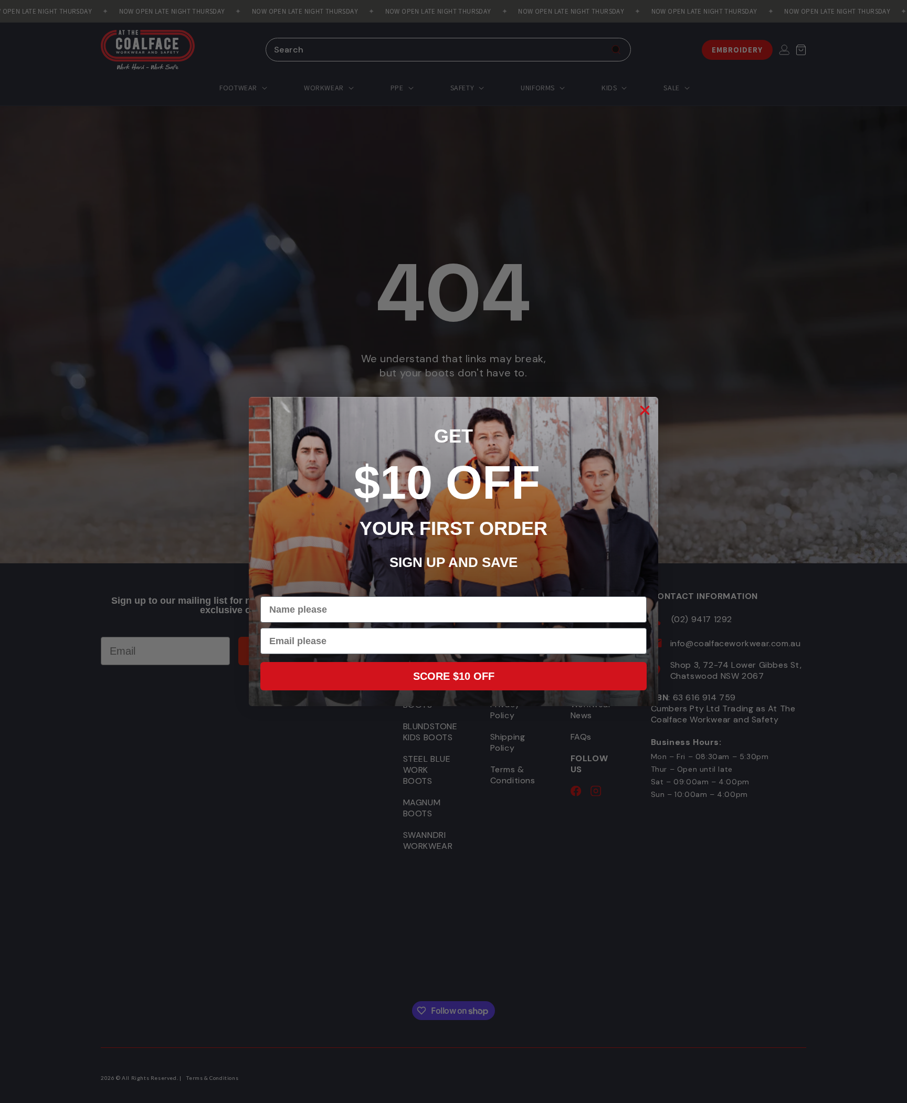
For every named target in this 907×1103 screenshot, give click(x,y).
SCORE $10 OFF (453, 676)
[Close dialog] (645, 410)
